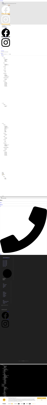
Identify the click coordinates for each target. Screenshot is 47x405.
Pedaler (4, 391)
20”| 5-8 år (5, 382)
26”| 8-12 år (5, 383)
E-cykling (4, 104)
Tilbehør (3, 385)
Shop (1, 202)
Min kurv (1, 204)
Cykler (2, 364)
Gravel (4, 373)
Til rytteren (4, 393)
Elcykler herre (5, 366)
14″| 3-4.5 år (5, 380)
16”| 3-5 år (5, 381)
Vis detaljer (33, 403)
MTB (3, 368)
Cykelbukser (5, 395)
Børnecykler (5, 150)
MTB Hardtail (5, 369)
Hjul (4, 390)
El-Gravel (5, 367)
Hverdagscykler (4, 374)
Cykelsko (5, 394)
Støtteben (5, 392)
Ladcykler (5, 378)
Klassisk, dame (5, 376)
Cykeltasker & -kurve (6, 388)
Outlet (4, 176)
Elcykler (3, 365)
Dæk (4, 389)
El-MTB (5, 370)
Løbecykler (5, 379)
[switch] (18, 403)
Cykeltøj (4, 136)
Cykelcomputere (5, 387)
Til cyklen (4, 386)
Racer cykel (5, 371)
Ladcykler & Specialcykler (6, 77)
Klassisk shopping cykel (6, 375)
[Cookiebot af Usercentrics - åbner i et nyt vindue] (4, 403)
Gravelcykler (5, 139)
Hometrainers (4, 384)
